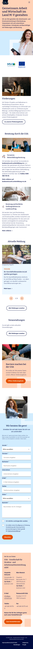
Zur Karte (7, 582)
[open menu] (29, 2)
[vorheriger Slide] (11, 298)
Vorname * (5, 453)
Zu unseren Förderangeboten (13, 122)
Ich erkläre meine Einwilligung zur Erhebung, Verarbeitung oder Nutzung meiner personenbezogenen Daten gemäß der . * (18, 528)
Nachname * (5, 461)
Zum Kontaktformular (13, 622)
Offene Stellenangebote (15, 381)
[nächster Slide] (22, 298)
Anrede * (4, 445)
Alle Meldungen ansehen (16, 308)
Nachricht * (5, 502)
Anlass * (4, 494)
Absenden (7, 537)
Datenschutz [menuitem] (10, 642)
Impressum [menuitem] (4, 642)
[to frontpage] (5, 2)
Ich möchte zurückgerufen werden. (17, 521)
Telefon (4, 486)
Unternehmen (6, 470)
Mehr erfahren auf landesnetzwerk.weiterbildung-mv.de (14, 180)
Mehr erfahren (6, 231)
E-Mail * (4, 478)
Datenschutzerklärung (14, 531)
